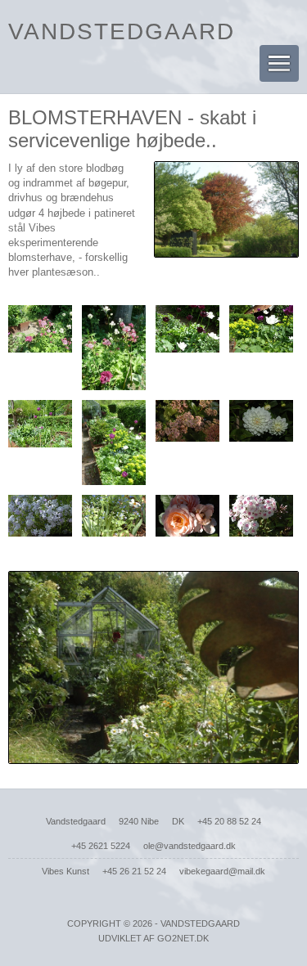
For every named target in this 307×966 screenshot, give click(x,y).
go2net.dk (183, 938)
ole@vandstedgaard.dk (189, 846)
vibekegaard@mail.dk (222, 871)
